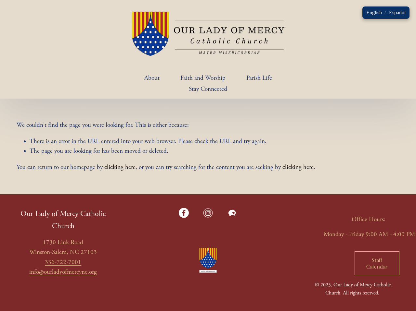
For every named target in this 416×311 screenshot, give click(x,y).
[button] (374, 12)
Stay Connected (208, 89)
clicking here (120, 167)
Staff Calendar (377, 263)
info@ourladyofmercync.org (63, 272)
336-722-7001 (63, 262)
